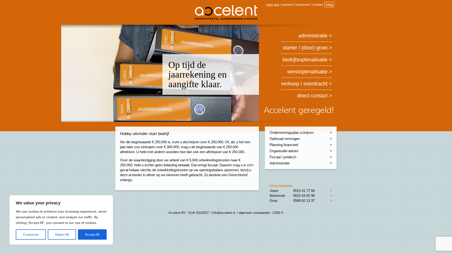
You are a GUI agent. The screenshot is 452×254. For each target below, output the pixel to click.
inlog (329, 5)
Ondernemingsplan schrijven (292, 133)
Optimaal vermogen (285, 139)
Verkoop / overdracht (304, 84)
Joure (274, 191)
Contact (317, 4)
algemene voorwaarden (254, 212)
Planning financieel (284, 145)
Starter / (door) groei (305, 48)
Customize (31, 234)
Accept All (92, 234)
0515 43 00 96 (304, 196)
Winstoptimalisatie (307, 72)
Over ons (272, 4)
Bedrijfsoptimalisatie (304, 60)
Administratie (313, 36)
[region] (61, 220)
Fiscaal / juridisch (283, 157)
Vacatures (302, 4)
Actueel (287, 4)
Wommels (277, 196)
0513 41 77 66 (304, 191)
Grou (273, 200)
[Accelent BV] (226, 7)
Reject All (62, 234)
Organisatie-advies (284, 151)
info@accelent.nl (223, 212)
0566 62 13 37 (304, 200)
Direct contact (312, 96)
